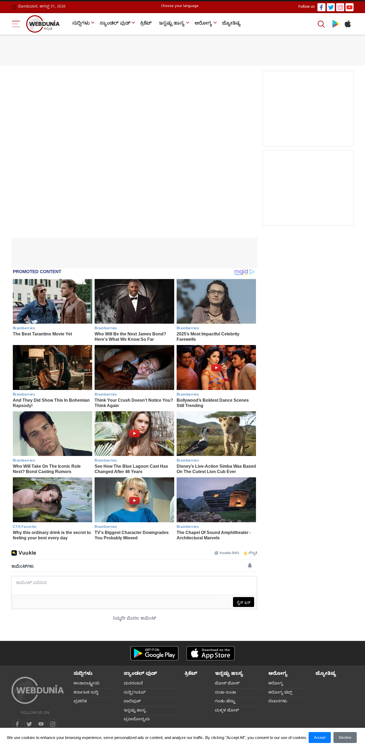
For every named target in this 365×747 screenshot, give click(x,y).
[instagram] (340, 7)
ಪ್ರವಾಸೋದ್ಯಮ (137, 719)
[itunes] (347, 24)
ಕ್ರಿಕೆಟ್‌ (146, 24)
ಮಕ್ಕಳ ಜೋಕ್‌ (227, 711)
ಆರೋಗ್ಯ (203, 24)
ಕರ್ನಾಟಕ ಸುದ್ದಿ (85, 693)
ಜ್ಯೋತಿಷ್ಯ (231, 24)
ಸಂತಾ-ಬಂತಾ (225, 693)
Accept (319, 737)
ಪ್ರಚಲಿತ (80, 702)
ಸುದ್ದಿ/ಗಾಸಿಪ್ (135, 693)
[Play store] (336, 24)
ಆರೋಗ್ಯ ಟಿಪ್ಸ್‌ (280, 693)
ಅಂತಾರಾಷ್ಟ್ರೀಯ (86, 684)
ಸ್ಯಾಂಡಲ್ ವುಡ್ (115, 24)
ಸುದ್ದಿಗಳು (81, 24)
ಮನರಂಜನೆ (133, 684)
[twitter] (331, 7)
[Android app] (154, 653)
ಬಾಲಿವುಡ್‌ (132, 702)
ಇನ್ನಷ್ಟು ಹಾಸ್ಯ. (135, 711)
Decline (345, 737)
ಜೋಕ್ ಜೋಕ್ (227, 684)
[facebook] (321, 7)
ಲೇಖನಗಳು (277, 702)
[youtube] (349, 7)
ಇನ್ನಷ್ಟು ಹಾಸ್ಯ (172, 24)
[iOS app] (211, 653)
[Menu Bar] (16, 24)
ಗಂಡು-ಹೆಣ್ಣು (225, 702)
